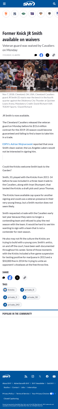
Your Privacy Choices (40, 393)
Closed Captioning (11, 398)
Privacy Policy (8, 393)
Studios (7, 387)
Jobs (23, 387)
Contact (15, 387)
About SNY (6, 383)
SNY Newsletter (38, 383)
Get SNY (50, 383)
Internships (32, 387)
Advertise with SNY (21, 383)
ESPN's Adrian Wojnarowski (17, 143)
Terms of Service (22, 393)
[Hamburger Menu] (4, 4)
